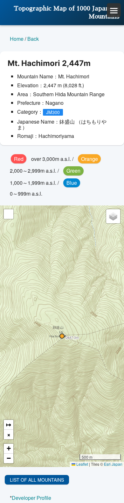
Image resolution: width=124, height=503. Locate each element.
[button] (62, 336)
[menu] (114, 10)
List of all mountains (37, 480)
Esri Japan (113, 464)
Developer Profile (31, 497)
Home (17, 38)
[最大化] (8, 214)
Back (33, 38)
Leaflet (81, 464)
